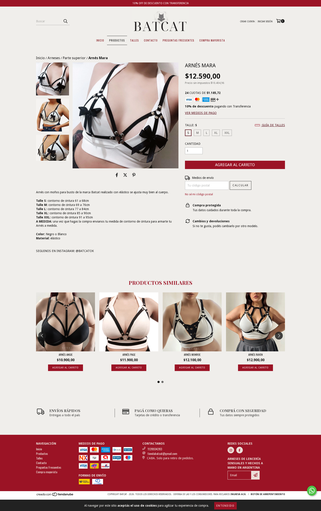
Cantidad (192, 143)
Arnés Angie (65, 354)
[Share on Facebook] (117, 175)
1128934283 (155, 449)
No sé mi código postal (199, 194)
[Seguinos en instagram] (231, 450)
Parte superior (74, 58)
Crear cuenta (247, 21)
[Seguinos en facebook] (239, 450)
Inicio (100, 40)
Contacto (151, 40)
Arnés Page (129, 354)
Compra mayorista (212, 40)
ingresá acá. (238, 494)
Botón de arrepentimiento (268, 494)
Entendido (225, 505)
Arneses (54, 58)
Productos (117, 40)
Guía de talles (273, 125)
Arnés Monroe (192, 354)
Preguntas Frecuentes (178, 40)
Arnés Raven (255, 354)
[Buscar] (65, 21)
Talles (134, 40)
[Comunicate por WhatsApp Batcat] (312, 491)
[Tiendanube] (55, 495)
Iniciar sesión (265, 21)
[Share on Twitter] (125, 175)
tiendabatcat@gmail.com (162, 453)
